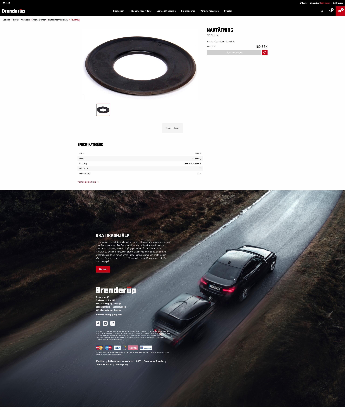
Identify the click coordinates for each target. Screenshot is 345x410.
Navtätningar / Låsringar (58, 20)
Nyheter (228, 11)
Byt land (6, 3)
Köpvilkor (100, 361)
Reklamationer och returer (121, 361)
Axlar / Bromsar (39, 20)
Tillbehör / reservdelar (21, 20)
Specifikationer (172, 128)
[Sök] (322, 11)
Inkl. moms (325, 3)
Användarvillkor (104, 365)
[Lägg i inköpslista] (265, 52)
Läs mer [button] (103, 269)
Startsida (6, 20)
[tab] (103, 110)
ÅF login (303, 3)
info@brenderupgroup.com (109, 315)
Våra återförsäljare (210, 11)
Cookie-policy (121, 365)
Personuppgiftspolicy (154, 361)
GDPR (139, 361)
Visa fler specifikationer (86, 182)
